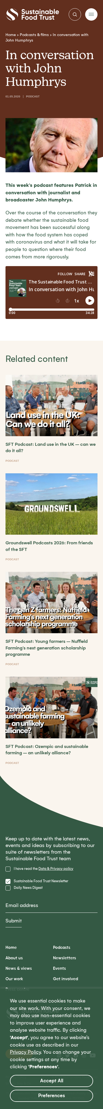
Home (10, 34)
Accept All (51, 1081)
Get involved (65, 979)
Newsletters (64, 958)
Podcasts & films (34, 34)
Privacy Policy (25, 1052)
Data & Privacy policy (55, 869)
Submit (13, 921)
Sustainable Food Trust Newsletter (41, 881)
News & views (18, 968)
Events (59, 968)
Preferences (51, 1096)
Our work (14, 979)
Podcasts (61, 948)
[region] (51, 1048)
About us (14, 958)
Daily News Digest (28, 888)
